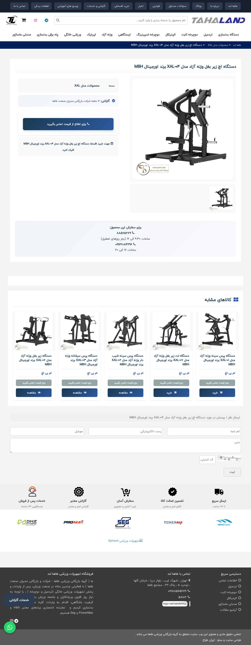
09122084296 (123, 244)
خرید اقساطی (121, 6)
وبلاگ (198, 6)
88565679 (124, 233)
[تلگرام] (46, 20)
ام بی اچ (230, 373)
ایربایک (91, 34)
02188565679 (177, 591)
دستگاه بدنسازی (228, 34)
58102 (182, 597)
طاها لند (232, 6)
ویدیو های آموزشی (67, 6)
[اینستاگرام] (36, 20)
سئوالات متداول (177, 6)
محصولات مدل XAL (217, 45)
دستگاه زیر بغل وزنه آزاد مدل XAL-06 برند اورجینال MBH (35, 360)
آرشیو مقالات (228, 610)
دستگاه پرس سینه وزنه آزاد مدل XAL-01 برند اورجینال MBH (217, 360)
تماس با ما (19, 6)
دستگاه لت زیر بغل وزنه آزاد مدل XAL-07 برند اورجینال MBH (171, 360)
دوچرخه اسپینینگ (148, 34)
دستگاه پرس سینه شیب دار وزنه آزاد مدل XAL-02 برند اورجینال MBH (127, 360)
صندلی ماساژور (21, 34)
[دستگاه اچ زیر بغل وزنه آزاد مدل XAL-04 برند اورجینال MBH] (221, 198)
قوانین (156, 6)
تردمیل (208, 34)
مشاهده (123, 392)
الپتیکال (171, 34)
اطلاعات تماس (228, 580)
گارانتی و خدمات (96, 6)
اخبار (141, 6)
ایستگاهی (124, 34)
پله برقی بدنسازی (47, 34)
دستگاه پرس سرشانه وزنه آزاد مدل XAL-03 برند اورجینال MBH (81, 360)
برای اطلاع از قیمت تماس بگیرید (67, 124)
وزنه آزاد (107, 34)
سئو (219, 640)
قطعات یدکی (41, 6)
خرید (215, 392)
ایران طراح (209, 640)
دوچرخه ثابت (189, 34)
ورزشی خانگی (72, 34)
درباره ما (214, 6)
